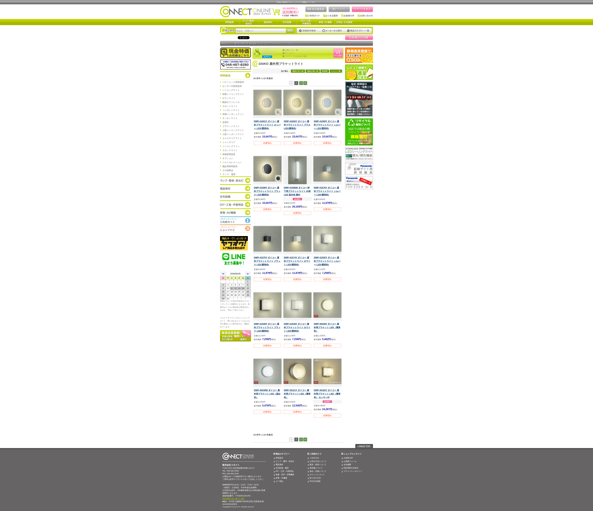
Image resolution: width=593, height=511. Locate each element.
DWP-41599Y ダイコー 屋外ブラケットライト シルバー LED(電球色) (327, 125)
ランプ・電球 (228, 174)
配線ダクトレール (231, 102)
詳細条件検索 (308, 30)
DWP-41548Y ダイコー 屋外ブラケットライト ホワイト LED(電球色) (297, 327)
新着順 (325, 71)
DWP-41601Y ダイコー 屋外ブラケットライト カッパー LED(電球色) (267, 125)
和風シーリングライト (233, 94)
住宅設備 (287, 22)
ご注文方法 (314, 458)
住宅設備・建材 (282, 468)
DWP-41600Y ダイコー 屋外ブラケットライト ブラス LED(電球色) (297, 125)
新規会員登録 (316, 9)
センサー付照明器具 (232, 86)
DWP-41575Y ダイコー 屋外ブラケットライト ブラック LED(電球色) (267, 261)
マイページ (339, 9)
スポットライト (230, 106)
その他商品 (227, 170)
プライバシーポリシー (353, 471)
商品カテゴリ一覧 (229, 43)
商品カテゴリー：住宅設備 (235, 196)
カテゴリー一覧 (358, 30)
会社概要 (347, 464)
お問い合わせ (365, 15)
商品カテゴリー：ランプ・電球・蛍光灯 (235, 180)
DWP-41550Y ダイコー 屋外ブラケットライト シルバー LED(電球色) (327, 261)
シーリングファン (231, 146)
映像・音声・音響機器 (285, 475)
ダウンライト (228, 98)
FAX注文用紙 (315, 481)
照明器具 (229, 22)
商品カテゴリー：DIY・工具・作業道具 (235, 204)
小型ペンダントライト (233, 134)
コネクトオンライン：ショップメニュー (235, 228)
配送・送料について (318, 464)
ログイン (267, 57)
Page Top (364, 446)
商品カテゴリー (283, 454)
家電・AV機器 (325, 22)
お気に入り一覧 (291, 50)
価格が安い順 (297, 71)
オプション (227, 158)
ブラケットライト (231, 126)
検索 (290, 30)
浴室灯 (225, 122)
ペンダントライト (231, 110)
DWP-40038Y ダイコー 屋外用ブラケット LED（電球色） (327, 327)
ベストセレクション (232, 162)
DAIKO (243, 43)
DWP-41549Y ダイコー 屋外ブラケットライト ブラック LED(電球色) (267, 327)
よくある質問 (330, 15)
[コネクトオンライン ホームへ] (259, 11)
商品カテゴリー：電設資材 (235, 188)
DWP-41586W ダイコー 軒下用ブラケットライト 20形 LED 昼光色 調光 (297, 191)
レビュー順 (336, 71)
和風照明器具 (228, 154)
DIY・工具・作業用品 (306, 22)
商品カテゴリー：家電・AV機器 (235, 212)
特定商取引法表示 (351, 468)
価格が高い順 (312, 71)
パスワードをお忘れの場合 (296, 56)
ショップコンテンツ (353, 454)
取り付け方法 (315, 478)
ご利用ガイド (312, 15)
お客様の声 (347, 15)
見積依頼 (359, 37)
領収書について (316, 468)
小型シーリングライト (233, 130)
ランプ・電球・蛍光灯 (248, 22)
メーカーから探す (332, 30)
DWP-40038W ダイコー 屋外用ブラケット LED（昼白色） (267, 394)
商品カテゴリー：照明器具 (235, 75)
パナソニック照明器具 (233, 82)
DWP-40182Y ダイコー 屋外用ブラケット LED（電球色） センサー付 (327, 394)
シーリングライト (231, 90)
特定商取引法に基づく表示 (233, 499)
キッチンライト (230, 118)
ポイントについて (317, 475)
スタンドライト (230, 150)
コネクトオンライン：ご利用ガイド (235, 220)
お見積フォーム (350, 461)
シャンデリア (228, 142)
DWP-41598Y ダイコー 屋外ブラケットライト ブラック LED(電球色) (267, 191)
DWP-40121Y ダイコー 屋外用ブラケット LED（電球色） (297, 394)
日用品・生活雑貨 (344, 22)
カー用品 (279, 481)
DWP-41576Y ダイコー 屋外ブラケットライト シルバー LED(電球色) (327, 191)
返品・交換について (318, 471)
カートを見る (362, 9)
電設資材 (268, 22)
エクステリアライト (232, 138)
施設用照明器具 (230, 166)
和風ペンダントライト (233, 114)
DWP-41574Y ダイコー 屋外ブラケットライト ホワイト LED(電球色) (297, 261)
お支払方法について (318, 461)
